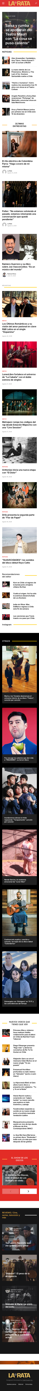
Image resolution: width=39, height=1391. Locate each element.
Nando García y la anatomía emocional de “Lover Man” (15, 881)
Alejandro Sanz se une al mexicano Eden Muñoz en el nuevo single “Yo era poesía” (25, 1062)
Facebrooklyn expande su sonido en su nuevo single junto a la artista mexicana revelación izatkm (24, 1112)
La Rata (9, 171)
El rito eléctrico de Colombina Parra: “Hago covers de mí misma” (17, 164)
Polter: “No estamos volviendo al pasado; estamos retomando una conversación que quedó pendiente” (19, 215)
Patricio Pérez (11, 274)
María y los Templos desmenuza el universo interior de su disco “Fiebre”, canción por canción (19, 698)
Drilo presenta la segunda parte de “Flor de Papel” (18, 516)
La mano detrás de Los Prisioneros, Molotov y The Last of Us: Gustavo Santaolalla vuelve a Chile (22, 73)
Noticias (8, 21)
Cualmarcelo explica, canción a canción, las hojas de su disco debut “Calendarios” (18, 942)
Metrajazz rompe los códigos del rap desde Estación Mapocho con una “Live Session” (19, 425)
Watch (4, 320)
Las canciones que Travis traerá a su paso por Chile (23, 617)
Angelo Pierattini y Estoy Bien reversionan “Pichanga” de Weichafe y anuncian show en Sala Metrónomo (23, 99)
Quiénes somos (11, 1384)
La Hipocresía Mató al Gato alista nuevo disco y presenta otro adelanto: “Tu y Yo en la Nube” (24, 1086)
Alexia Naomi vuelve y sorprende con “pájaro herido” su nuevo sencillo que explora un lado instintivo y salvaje (23, 1100)
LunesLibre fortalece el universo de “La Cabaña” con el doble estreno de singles (19, 377)
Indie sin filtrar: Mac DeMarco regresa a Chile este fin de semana (23, 606)
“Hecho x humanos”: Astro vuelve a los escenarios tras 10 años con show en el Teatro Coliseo (24, 86)
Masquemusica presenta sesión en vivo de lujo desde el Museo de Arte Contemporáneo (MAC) (25, 1125)
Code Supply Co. (27, 1380)
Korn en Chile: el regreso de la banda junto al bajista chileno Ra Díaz (24, 584)
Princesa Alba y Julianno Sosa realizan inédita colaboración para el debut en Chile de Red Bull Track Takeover (24, 1034)
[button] (3, 3)
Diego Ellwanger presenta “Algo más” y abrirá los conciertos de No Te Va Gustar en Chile (23, 1048)
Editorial (20, 1384)
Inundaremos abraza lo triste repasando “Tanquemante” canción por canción (18, 820)
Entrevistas (28, 1384)
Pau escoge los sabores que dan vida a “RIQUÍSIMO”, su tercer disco (18, 759)
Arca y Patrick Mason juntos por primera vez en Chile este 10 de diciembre (23, 111)
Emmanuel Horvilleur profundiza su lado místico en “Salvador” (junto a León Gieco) (24, 1072)
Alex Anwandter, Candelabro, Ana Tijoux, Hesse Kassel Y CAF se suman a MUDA (23, 60)
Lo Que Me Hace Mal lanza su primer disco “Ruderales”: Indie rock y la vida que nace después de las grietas (25, 1138)
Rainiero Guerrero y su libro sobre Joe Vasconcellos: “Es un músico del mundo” (18, 267)
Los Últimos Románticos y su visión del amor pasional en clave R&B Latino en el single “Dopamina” (19, 327)
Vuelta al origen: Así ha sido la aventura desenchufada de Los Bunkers (24, 595)
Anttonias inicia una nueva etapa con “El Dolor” (19, 471)
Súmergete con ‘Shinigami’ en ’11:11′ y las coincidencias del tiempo (19, 1002)
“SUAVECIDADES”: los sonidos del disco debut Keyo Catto (18, 561)
